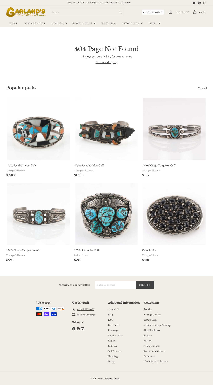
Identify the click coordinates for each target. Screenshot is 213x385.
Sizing (111, 361)
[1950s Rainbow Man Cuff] (38, 138)
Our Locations (115, 335)
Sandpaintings (151, 345)
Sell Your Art (115, 351)
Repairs (112, 340)
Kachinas (109, 23)
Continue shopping (107, 62)
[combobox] (87, 12)
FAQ (110, 319)
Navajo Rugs (83, 23)
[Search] (120, 12)
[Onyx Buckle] (174, 223)
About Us (113, 309)
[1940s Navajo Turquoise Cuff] (174, 138)
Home (13, 23)
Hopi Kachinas (152, 330)
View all (202, 88)
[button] (153, 12)
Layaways (113, 330)
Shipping (113, 356)
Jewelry (58, 23)
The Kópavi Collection (156, 361)
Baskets (148, 335)
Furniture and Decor (155, 351)
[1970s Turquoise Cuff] (106, 223)
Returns (112, 345)
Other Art (131, 23)
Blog (110, 314)
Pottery (147, 340)
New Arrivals (34, 23)
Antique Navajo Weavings (157, 325)
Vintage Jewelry (152, 314)
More (153, 23)
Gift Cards (113, 325)
